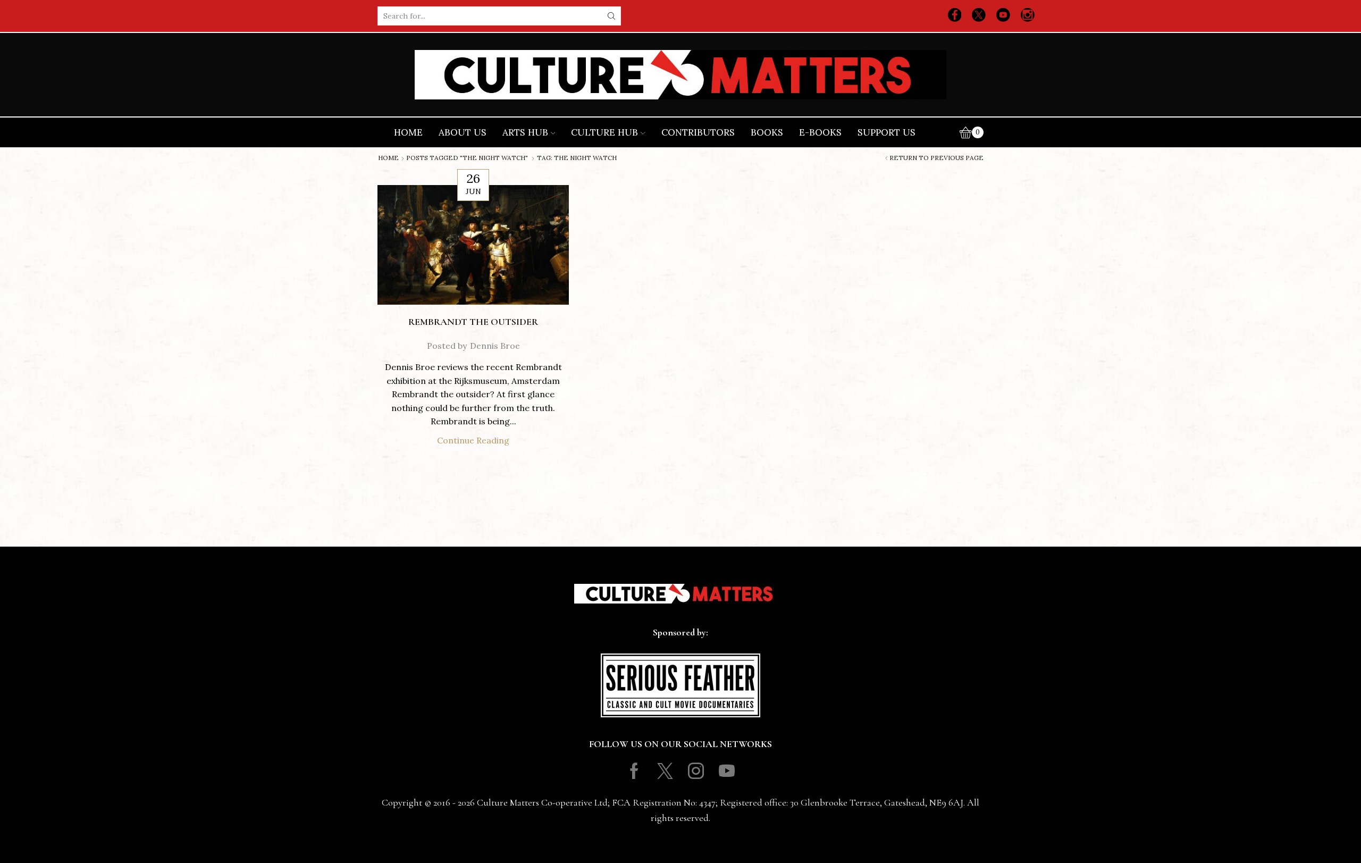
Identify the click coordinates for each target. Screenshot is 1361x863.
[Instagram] (1028, 16)
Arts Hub (525, 132)
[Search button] (611, 16)
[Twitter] (979, 16)
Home (408, 132)
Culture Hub (604, 132)
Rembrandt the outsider (473, 322)
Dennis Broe (495, 345)
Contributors (698, 132)
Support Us (886, 132)
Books (767, 132)
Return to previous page (936, 158)
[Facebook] (955, 16)
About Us (462, 132)
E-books (820, 132)
